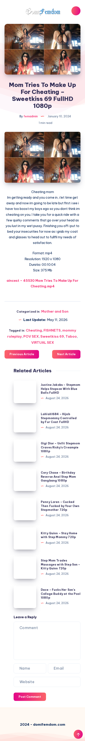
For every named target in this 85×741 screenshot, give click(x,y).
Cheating (34, 330)
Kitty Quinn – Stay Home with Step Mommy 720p (59, 535)
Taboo (71, 336)
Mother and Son (54, 311)
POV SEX (31, 336)
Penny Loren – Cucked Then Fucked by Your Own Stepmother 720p (60, 505)
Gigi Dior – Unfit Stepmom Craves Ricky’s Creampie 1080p (60, 447)
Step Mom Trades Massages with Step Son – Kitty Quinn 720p (60, 564)
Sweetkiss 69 (52, 336)
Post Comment (30, 696)
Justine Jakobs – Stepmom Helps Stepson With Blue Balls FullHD (60, 388)
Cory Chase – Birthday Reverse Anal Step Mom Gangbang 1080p (58, 476)
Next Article (66, 354)
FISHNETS (52, 330)
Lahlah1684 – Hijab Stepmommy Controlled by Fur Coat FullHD (59, 418)
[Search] (75, 10)
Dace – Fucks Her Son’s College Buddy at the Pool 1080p (60, 593)
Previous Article (22, 354)
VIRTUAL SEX (42, 342)
